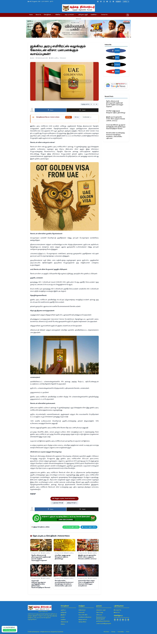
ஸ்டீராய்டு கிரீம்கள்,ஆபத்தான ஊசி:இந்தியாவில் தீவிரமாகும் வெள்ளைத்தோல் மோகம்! (40, 584)
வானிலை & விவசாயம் (84, 617)
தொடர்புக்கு (99, 612)
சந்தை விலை (82, 622)
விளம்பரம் (99, 615)
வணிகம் (94, 14)
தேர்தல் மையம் (82, 619)
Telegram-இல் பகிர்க (90, 527)
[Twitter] (101, 1)
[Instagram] (104, 1)
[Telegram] (113, 1)
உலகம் (63, 617)
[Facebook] (98, 1)
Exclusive (34, 549)
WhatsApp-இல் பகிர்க (71, 527)
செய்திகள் (47, 14)
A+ (96, 104)
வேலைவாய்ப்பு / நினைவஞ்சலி (100, 618)
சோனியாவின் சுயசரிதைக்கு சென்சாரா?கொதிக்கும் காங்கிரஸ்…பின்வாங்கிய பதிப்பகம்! (115, 135)
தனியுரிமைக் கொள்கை (103, 621)
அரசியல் (63, 610)
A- (91, 104)
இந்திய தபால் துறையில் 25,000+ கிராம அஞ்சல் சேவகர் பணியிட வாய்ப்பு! (87, 557)
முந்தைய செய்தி (58, 502)
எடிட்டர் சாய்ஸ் (69, 14)
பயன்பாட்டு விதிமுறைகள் (103, 623)
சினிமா (57, 14)
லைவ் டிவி (81, 612)
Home (31, 14)
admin (32, 58)
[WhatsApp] (110, 1)
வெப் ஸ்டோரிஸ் (82, 615)
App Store (117, 612)
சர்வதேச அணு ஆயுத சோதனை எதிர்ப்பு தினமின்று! (62, 557)
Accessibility (121, 631)
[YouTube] (107, 1)
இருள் (119, 1)
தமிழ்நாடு (63, 612)
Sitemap (113, 631)
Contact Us (104, 14)
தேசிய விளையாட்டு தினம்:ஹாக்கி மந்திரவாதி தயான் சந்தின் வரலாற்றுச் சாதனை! (114, 104)
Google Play (118, 610)
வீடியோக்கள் (82, 610)
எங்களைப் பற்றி (100, 610)
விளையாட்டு (64, 622)
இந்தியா (63, 615)
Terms (127, 631)
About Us (38, 14)
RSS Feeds (106, 631)
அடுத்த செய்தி (71, 502)
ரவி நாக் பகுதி (83, 14)
